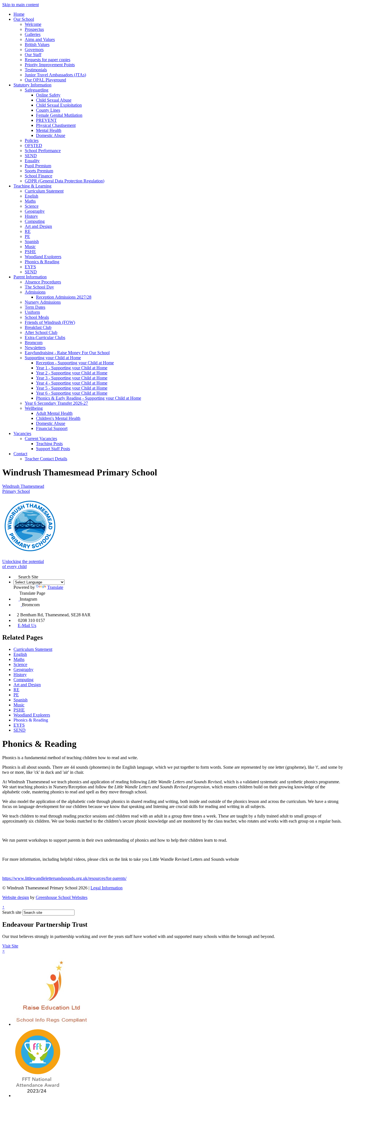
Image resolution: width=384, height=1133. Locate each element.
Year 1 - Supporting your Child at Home (71, 367)
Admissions (35, 292)
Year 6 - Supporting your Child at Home (71, 393)
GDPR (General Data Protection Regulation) (64, 180)
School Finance (38, 175)
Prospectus (34, 29)
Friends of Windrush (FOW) (50, 322)
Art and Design (38, 226)
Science (32, 206)
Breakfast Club (38, 327)
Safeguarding (36, 90)
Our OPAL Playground (45, 79)
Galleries (32, 34)
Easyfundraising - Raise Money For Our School (67, 352)
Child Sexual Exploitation (59, 105)
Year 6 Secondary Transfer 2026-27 (56, 403)
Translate (55, 587)
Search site (11, 912)
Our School (23, 19)
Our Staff (33, 54)
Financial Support (51, 428)
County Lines (48, 110)
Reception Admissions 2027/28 (63, 297)
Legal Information (107, 887)
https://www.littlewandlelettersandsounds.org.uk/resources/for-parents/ (64, 878)
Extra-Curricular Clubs (45, 337)
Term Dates (35, 307)
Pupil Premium (38, 165)
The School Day (39, 287)
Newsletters (35, 347)
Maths (30, 201)
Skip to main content (20, 4)
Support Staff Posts (53, 448)
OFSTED (33, 145)
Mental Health (48, 130)
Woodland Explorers (43, 256)
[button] (15, 576)
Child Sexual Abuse (53, 100)
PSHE (30, 251)
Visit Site (10, 946)
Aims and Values (40, 39)
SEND (31, 155)
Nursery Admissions (43, 302)
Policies (32, 140)
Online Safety (48, 95)
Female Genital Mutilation (59, 115)
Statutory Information (32, 85)
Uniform (32, 312)
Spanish (32, 241)
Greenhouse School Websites (61, 897)
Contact (20, 453)
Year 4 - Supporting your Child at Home (71, 383)
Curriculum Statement (44, 191)
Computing (35, 221)
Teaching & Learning (32, 186)
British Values (37, 44)
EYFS (30, 266)
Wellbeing (34, 408)
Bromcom (33, 342)
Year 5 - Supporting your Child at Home (71, 388)
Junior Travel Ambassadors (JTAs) (55, 74)
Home (18, 14)
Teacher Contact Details (46, 458)
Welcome (33, 24)
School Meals (37, 317)
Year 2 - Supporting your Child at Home (71, 372)
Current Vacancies (41, 438)
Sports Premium (39, 170)
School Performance (43, 150)
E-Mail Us (27, 625)
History (31, 216)
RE (28, 231)
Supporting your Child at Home (53, 357)
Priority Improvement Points (50, 64)
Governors (34, 49)
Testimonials (36, 69)
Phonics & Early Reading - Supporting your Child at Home (88, 398)
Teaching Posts (49, 443)
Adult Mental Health (54, 413)
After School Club (41, 332)
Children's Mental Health (58, 418)
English (31, 196)
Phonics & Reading (42, 261)
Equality (32, 160)
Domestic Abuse (50, 135)
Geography (35, 211)
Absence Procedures (43, 282)
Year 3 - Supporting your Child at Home (71, 378)
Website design (15, 897)
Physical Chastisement (56, 125)
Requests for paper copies (47, 59)
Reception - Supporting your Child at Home (75, 362)
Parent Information (30, 276)
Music (30, 246)
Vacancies (22, 433)
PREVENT (46, 120)
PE (27, 236)
